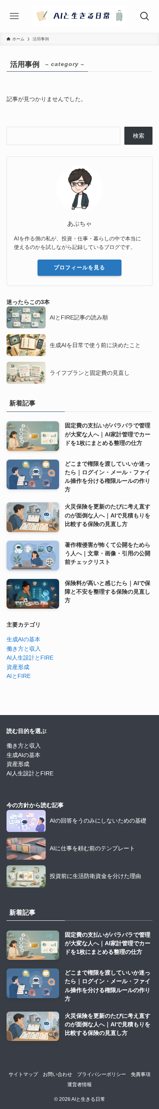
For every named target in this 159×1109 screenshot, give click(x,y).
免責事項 (140, 1074)
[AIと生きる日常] (79, 16)
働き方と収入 (24, 648)
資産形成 (18, 667)
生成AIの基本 (23, 639)
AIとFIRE (19, 676)
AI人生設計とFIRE (30, 657)
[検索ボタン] (144, 16)
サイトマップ (23, 1074)
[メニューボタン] (14, 16)
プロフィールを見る (79, 267)
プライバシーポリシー (101, 1074)
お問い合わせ (57, 1074)
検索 (138, 135)
